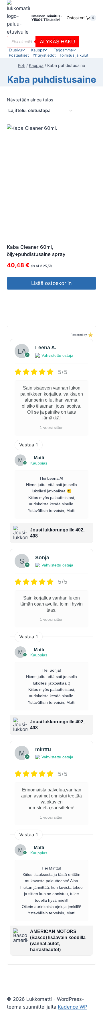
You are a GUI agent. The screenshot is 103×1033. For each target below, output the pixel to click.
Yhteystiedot (44, 55)
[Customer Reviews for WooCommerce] (90, 334)
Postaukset (19, 55)
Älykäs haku (57, 41)
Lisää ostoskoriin (51, 283)
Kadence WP (72, 1007)
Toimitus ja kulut (74, 55)
